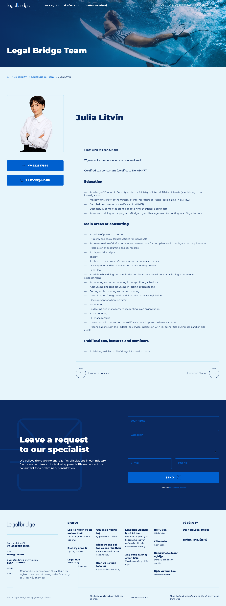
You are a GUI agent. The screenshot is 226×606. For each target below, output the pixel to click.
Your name (138, 420)
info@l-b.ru (201, 5)
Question (137, 434)
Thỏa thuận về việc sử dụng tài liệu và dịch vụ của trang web (194, 597)
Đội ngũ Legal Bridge (196, 529)
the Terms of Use (177, 487)
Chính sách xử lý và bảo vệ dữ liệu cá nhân (106, 597)
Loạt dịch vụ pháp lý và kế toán (136, 531)
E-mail (135, 462)
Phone (182, 462)
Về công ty (70, 5)
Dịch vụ (49, 5)
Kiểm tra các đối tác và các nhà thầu (108, 546)
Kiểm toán (160, 541)
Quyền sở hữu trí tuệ (106, 536)
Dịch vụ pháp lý (77, 548)
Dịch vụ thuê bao (165, 571)
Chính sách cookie (139, 597)
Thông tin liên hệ (96, 5)
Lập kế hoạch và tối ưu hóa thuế (80, 531)
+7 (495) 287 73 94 (179, 5)
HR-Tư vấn (160, 529)
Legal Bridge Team (42, 76)
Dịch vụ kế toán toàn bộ (108, 569)
